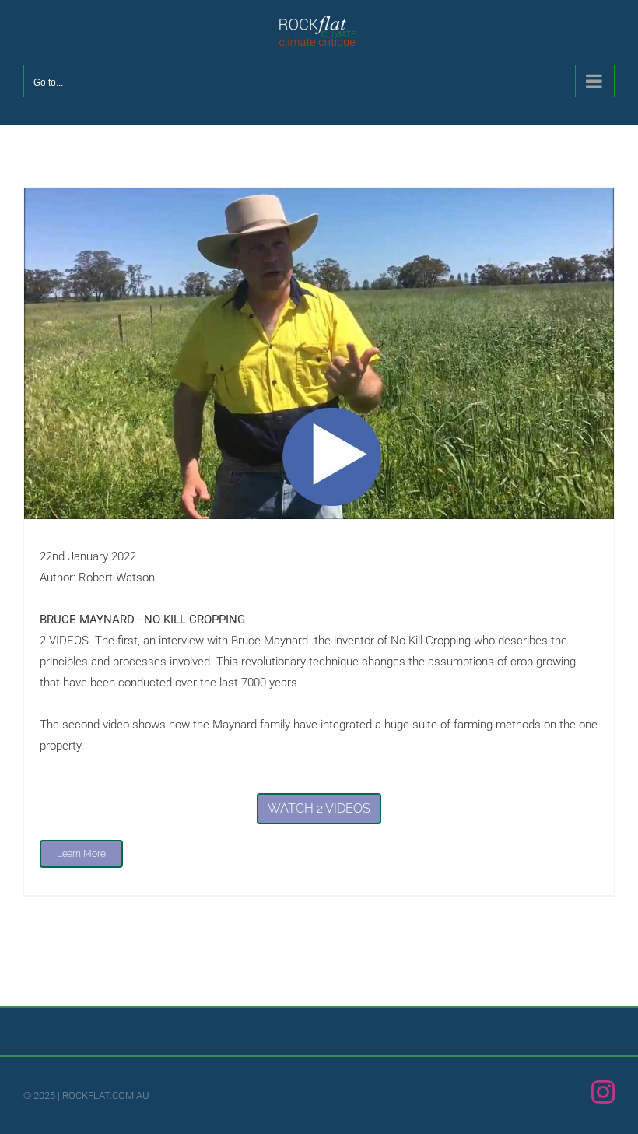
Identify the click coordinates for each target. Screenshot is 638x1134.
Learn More (81, 853)
